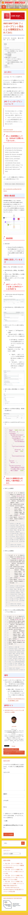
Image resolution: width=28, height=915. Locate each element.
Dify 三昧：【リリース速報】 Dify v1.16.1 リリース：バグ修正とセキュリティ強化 (13, 871)
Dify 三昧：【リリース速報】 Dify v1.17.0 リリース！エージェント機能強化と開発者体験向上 (13, 865)
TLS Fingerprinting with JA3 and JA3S (12, 131)
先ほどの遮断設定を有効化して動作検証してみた (15, 62)
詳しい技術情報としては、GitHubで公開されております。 (15, 51)
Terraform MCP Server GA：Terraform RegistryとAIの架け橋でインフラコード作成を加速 (13, 889)
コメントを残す (11, 39)
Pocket (13, 746)
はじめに (7, 47)
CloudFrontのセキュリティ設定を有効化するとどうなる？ (13, 752)
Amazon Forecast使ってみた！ (11, 749)
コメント (6, 772)
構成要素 (9, 55)
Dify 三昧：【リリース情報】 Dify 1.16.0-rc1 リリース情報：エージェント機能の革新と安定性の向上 (13, 883)
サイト (5, 807)
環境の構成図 (8, 54)
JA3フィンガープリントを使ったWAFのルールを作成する (14, 59)
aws (20, 38)
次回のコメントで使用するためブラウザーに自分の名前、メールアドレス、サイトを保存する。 (13, 815)
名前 (5, 794)
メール (5, 800)
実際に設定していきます (10, 57)
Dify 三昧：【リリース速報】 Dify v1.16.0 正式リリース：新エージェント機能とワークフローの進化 (13, 877)
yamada (14, 38)
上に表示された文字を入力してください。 (13, 826)
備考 (6, 65)
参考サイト (7, 67)
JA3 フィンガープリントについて (12, 49)
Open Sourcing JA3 (8, 129)
